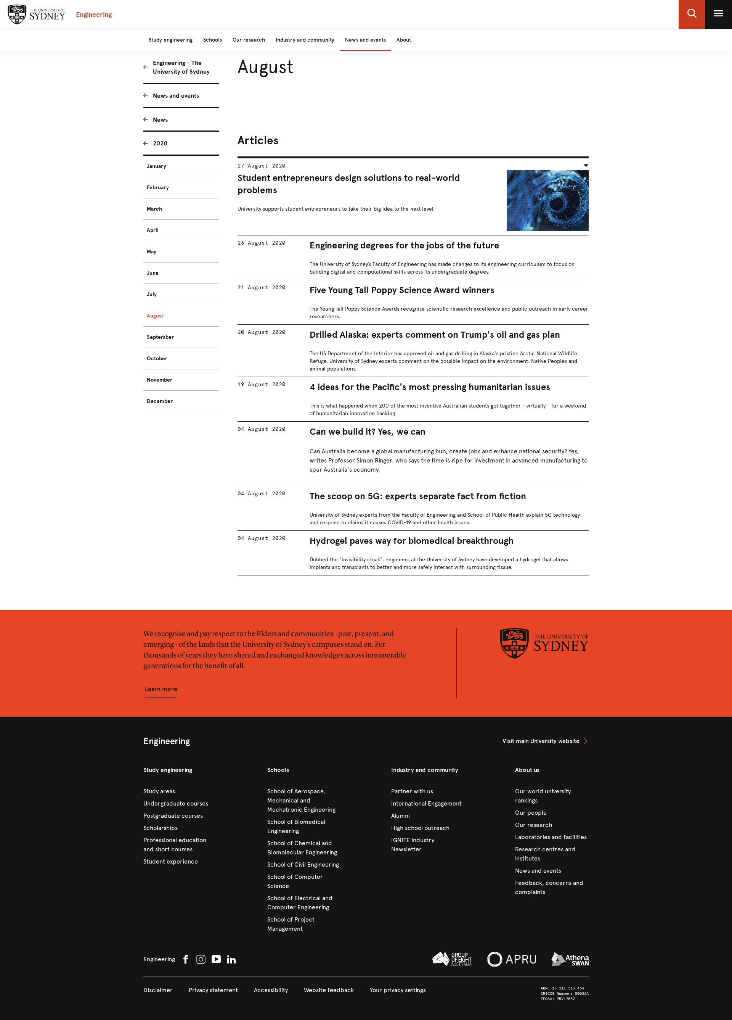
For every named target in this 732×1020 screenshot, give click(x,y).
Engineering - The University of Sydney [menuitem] (181, 67)
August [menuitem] (155, 316)
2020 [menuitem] (160, 143)
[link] (545, 741)
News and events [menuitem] (176, 95)
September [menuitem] (160, 337)
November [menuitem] (159, 380)
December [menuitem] (160, 401)
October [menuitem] (157, 358)
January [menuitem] (156, 166)
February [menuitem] (158, 187)
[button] (692, 14)
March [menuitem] (154, 209)
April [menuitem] (153, 230)
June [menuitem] (153, 273)
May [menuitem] (151, 251)
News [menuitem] (160, 119)
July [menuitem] (152, 294)
